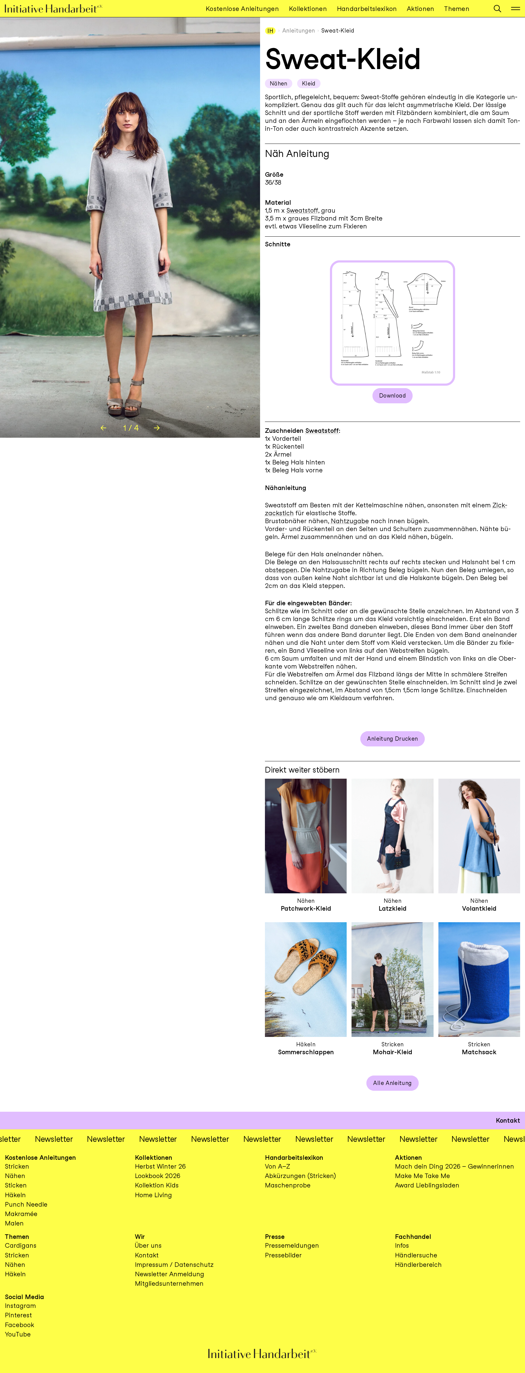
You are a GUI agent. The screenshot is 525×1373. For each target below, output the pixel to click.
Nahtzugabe (350, 521)
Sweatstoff (302, 210)
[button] (497, 8)
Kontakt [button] (508, 1120)
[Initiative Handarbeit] (58, 8)
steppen (285, 570)
